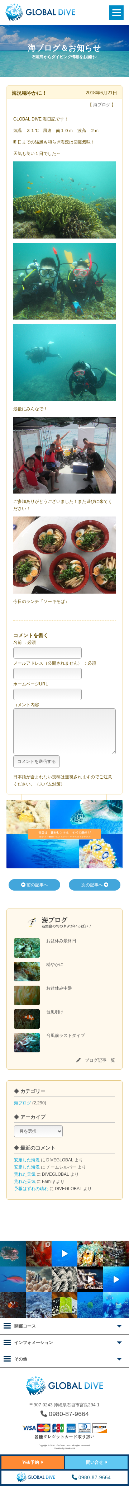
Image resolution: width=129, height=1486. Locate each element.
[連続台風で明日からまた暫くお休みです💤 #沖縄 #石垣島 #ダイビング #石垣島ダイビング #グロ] (39, 1305)
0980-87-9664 (68, 1413)
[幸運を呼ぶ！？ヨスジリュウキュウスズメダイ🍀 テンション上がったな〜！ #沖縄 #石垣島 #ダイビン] (39, 1279)
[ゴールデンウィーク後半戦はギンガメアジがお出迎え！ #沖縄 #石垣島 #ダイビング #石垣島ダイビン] (64, 1253)
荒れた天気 (24, 1174)
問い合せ (94, 1462)
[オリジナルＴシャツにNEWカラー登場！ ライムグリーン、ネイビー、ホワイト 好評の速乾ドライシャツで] (64, 1305)
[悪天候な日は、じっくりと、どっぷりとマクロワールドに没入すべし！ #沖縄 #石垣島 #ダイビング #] (64, 1279)
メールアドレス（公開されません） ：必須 (54, 663)
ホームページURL (30, 684)
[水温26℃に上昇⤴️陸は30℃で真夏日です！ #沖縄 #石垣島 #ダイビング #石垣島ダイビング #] (13, 1279)
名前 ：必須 (24, 642)
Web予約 (30, 1462)
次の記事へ (92, 884)
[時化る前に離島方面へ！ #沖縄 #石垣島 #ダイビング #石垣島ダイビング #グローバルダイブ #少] (116, 1279)
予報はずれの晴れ (31, 1188)
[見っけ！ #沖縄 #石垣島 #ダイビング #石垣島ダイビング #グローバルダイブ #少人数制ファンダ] (90, 1279)
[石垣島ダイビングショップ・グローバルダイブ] (40, 20)
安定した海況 (27, 1159)
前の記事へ (36, 884)
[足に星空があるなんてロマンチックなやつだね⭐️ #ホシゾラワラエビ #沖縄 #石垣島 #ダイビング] (39, 1253)
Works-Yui (70, 1448)
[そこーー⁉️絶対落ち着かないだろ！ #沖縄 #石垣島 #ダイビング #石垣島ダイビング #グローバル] (13, 1253)
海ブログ (22, 1102)
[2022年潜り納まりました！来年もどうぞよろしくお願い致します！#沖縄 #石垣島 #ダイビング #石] (116, 1305)
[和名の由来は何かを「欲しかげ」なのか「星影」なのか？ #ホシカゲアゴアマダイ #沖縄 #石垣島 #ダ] (90, 1253)
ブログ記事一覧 (100, 1060)
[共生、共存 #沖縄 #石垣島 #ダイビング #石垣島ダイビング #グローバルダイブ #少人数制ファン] (13, 1305)
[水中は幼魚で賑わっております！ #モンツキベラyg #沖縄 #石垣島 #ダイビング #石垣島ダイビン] (116, 1253)
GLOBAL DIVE (64, 1445)
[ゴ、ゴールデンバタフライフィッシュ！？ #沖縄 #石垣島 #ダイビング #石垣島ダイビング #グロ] (90, 1305)
